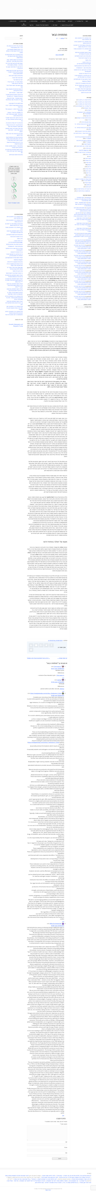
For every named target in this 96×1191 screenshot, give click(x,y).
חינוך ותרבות (88, 186)
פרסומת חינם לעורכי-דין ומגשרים (84, 131)
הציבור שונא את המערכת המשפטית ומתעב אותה (17, 1175)
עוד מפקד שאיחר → (62, 658)
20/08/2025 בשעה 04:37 (57, 668)
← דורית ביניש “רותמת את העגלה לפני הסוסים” (38, 658)
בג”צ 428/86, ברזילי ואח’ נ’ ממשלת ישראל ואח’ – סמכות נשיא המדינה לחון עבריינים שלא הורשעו (15, 114)
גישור (90, 156)
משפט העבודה (88, 182)
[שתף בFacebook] (51, 645)
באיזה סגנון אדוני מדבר (86, 122)
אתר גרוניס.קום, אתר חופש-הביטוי (49, 1177)
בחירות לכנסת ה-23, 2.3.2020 (84, 104)
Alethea (59, 680)
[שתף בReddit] (31, 650)
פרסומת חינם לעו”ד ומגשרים (42, 25)
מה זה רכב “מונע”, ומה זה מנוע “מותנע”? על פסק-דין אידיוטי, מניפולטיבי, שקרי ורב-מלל (14, 119)
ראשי (87, 21)
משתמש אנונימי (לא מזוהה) (85, 233)
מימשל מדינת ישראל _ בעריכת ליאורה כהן (82, 133)
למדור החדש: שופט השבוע (48, 1175)
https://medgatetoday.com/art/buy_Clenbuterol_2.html (45, 693)
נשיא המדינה (88, 148)
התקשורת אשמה (87, 144)
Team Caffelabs (87, 213)
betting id (88, 197)
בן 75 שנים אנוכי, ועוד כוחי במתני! (22, 1179)
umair (89, 202)
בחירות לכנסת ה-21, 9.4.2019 (84, 100)
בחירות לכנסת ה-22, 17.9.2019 (84, 102)
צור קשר (31, 25)
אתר (66, 1153)
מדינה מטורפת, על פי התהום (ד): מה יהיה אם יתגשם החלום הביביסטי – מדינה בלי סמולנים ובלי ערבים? (14, 298)
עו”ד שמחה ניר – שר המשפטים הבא (78, 1181)
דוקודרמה (70, 21)
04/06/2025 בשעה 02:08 (57, 695)
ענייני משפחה (88, 160)
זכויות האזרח (88, 162)
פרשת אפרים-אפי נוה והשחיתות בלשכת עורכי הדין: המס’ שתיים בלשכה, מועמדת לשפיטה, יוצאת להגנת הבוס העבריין (14, 139)
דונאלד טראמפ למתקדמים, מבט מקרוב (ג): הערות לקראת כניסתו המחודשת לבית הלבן (14, 303)
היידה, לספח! (88, 60)
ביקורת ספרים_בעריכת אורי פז (55, 640)
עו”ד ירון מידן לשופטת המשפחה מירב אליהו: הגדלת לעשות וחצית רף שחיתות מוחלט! (14, 51)
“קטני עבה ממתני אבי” (18, 79)
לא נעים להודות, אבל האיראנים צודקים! (82, 65)
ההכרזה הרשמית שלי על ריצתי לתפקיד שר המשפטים (32, 1181)
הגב (63, 678)
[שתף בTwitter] (46, 645)
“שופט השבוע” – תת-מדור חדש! (16, 92)
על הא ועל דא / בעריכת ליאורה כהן (83, 189)
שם (66, 1142)
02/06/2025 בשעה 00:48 (57, 926)
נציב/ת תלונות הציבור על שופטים (84, 118)
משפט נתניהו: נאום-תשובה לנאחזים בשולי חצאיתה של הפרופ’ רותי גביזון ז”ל (83, 219)
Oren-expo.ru (57, 666)
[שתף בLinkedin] (31, 645)
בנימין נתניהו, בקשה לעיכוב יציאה (16, 75)
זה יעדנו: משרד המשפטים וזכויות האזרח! (81, 1179)
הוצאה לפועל (88, 158)
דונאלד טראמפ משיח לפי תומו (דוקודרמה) (82, 79)
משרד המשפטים (87, 108)
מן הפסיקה (88, 184)
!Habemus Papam (86, 81)
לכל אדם (89, 166)
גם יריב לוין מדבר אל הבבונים (85, 73)
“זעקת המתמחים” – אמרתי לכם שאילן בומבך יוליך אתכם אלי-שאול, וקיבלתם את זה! (82, 199)
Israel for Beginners (84, 150)
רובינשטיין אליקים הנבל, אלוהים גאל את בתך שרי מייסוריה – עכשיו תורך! (73, 1175)
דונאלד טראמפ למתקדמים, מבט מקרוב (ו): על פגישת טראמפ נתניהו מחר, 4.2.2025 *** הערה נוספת (14, 280)
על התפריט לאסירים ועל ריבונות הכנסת (14, 273)
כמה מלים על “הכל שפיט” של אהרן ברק (14, 123)
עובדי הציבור (88, 154)
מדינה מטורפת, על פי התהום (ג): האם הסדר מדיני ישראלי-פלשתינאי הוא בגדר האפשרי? (14, 308)
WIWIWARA (88, 240)
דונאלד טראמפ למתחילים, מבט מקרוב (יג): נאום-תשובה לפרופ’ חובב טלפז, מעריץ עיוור (14, 151)
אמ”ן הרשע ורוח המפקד (86, 92)
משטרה (89, 175)
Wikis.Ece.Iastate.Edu (55, 923)
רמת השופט (88, 116)
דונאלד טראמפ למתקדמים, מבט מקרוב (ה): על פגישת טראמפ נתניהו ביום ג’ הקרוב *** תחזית (15, 285)
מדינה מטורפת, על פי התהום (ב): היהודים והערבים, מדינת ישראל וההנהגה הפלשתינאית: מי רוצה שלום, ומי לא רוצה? (14, 313)
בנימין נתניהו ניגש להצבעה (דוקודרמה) (83, 56)
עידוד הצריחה (88, 169)
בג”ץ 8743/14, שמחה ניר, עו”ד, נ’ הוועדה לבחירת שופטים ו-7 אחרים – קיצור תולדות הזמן (56, 1182)
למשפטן (89, 164)
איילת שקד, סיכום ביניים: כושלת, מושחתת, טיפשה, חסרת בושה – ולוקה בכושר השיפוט (14, 130)
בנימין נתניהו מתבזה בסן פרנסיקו (16, 154)
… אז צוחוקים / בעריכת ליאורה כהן (84, 191)
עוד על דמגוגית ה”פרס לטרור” (84, 58)
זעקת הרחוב (88, 171)
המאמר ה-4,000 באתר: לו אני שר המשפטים (57, 1181)
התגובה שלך (63, 1124)
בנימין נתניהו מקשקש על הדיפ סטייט (83, 83)
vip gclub (88, 207)
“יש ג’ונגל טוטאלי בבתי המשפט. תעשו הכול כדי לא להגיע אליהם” (74, 1177)
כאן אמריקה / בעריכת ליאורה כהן (84, 152)
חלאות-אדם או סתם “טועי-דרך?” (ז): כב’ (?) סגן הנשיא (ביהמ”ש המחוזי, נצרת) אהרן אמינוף (82, 209)
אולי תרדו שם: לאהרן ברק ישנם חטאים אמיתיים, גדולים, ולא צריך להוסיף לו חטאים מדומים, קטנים (82, 214)
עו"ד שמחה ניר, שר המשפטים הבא (83, 106)
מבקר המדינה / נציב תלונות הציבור (83, 146)
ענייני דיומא (88, 173)
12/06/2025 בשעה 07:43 (57, 682)
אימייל (65, 1147)
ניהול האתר (48, 1190)
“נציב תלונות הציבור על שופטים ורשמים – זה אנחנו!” (44, 1179)
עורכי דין (89, 120)
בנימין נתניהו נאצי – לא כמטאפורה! (83, 68)
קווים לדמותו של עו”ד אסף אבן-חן (16, 103)
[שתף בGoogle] (41, 645)
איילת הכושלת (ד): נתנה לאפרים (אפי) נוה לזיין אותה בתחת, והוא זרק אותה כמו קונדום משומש (14, 56)
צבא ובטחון (88, 177)
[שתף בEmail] (36, 645)
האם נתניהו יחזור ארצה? (17, 77)
